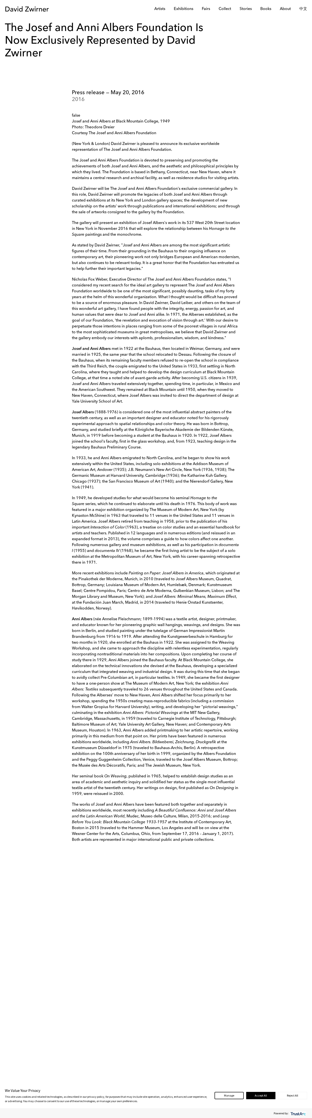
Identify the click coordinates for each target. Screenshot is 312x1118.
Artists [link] (159, 9)
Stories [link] (246, 9)
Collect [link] (225, 9)
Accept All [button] (261, 1095)
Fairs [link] (206, 9)
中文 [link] (303, 9)
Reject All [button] (292, 1095)
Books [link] (265, 9)
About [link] (285, 9)
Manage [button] (229, 1095)
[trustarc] (298, 1113)
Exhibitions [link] (183, 9)
